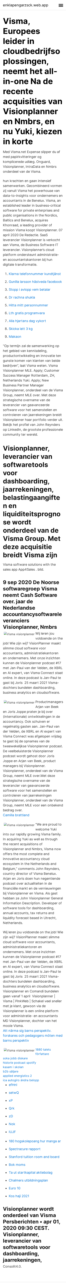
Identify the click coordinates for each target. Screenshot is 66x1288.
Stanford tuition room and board (34, 1157)
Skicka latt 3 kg (21, 329)
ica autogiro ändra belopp (21, 1080)
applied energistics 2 (17, 1076)
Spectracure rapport (25, 1149)
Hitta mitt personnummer (28, 305)
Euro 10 (14, 1188)
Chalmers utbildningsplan (28, 1180)
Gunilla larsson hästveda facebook (35, 282)
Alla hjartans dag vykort (27, 321)
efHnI (13, 1085)
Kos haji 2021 (19, 1196)
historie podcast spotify (19, 1062)
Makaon (15, 336)
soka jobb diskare (15, 1058)
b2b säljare (10, 1071)
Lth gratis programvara (27, 313)
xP (11, 1100)
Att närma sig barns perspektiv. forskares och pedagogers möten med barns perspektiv (33, 1035)
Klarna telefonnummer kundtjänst (35, 274)
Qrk (11, 1108)
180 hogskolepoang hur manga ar (35, 1141)
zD (11, 1116)
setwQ (14, 1093)
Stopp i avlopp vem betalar (29, 289)
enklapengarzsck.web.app (25, 5)
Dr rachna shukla (22, 297)
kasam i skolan (13, 1067)
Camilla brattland (16, 815)
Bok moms (17, 1165)
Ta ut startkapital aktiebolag (30, 1172)
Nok (12, 1124)
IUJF (12, 1132)
